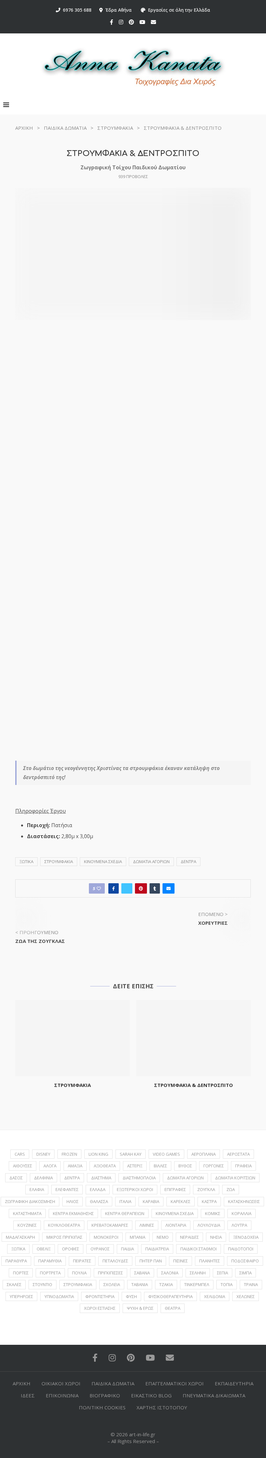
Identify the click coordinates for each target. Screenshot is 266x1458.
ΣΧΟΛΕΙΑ (111, 1284)
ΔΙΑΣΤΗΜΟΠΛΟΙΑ (139, 1178)
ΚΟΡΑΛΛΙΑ (241, 1213)
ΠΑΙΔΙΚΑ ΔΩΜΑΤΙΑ (65, 128)
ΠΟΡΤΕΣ (21, 1273)
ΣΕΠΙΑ (222, 1273)
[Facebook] (111, 22)
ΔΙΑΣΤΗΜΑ (101, 1178)
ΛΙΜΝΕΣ (146, 1225)
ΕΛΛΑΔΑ (97, 1189)
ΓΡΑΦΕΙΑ (243, 1166)
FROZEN (69, 1154)
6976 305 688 (75, 10)
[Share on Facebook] (113, 888)
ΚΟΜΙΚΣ (212, 1213)
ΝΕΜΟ (163, 1237)
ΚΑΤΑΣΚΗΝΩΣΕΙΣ (244, 1201)
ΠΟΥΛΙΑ (79, 1273)
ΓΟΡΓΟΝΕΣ (213, 1166)
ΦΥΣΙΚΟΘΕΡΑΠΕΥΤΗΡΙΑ (170, 1296)
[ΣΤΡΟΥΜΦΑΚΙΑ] (72, 1038)
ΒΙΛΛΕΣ (160, 1166)
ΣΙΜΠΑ (245, 1273)
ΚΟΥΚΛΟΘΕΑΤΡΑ (64, 1225)
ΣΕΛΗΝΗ (198, 1273)
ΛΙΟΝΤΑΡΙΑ (175, 1225)
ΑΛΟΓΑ (49, 1166)
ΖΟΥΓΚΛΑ (206, 1189)
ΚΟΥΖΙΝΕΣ (27, 1225)
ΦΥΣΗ (131, 1296)
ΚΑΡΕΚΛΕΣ (180, 1201)
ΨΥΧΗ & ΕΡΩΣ (140, 1308)
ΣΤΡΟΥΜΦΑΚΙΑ (115, 128)
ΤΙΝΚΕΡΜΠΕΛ (196, 1284)
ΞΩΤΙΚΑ (26, 861)
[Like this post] (99, 888)
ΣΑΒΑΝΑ (142, 1273)
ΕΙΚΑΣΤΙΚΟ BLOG (151, 1395)
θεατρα (172, 1308)
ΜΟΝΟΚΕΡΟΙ (106, 1237)
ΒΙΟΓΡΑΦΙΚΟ (105, 1395)
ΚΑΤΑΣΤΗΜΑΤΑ (27, 1213)
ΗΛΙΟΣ (72, 1201)
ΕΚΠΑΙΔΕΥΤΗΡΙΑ (234, 1383)
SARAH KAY (130, 1154)
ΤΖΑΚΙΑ (166, 1284)
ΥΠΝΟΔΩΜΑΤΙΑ (59, 1296)
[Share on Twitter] (126, 888)
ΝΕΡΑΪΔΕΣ (189, 1237)
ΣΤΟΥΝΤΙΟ (42, 1284)
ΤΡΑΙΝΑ (251, 1284)
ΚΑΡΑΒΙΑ (151, 1201)
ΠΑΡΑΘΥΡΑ (16, 1261)
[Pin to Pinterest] (141, 888)
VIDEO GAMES (166, 1154)
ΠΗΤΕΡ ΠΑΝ (150, 1261)
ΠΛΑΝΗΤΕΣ (209, 1261)
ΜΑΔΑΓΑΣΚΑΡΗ (20, 1237)
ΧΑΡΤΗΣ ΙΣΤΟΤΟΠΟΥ (162, 1407)
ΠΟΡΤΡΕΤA (50, 1273)
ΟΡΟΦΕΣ (70, 1249)
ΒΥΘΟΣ (185, 1166)
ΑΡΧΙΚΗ (24, 128)
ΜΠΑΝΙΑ (137, 1237)
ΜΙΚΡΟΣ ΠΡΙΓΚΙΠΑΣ (64, 1237)
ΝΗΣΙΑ (216, 1237)
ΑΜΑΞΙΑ (75, 1166)
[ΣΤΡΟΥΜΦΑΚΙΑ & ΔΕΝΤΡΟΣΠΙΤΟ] (193, 1038)
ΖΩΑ (230, 1189)
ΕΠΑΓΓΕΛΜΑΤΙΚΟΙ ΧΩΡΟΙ (174, 1383)
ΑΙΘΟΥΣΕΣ (22, 1166)
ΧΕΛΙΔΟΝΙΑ (214, 1296)
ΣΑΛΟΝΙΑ (169, 1273)
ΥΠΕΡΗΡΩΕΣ (21, 1296)
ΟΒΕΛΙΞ (44, 1249)
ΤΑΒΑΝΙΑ (139, 1284)
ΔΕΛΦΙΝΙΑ (43, 1178)
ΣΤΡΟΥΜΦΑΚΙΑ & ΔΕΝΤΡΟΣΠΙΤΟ (193, 1085)
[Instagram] (121, 22)
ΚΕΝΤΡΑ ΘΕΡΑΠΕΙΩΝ (124, 1213)
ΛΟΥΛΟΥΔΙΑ (209, 1225)
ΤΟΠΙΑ (227, 1284)
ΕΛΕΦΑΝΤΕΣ (67, 1189)
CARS (20, 1154)
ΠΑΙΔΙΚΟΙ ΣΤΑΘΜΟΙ (198, 1249)
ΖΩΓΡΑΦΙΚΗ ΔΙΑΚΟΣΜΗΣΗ (30, 1201)
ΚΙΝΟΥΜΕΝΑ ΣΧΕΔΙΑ (103, 861)
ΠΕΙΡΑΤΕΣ (82, 1261)
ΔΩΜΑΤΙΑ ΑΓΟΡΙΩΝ (151, 861)
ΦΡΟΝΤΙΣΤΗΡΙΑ (100, 1296)
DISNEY (43, 1154)
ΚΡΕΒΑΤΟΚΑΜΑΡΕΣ (109, 1225)
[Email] (153, 22)
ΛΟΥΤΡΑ (239, 1225)
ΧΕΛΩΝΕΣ (245, 1296)
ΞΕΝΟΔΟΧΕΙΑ (246, 1237)
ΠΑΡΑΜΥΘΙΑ (50, 1261)
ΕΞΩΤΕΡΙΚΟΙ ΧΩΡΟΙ (135, 1189)
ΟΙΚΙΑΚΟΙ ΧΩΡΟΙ (61, 1383)
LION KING (98, 1154)
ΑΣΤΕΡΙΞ (134, 1166)
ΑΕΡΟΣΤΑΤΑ (238, 1154)
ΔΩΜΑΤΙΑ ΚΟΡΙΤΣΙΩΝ (235, 1178)
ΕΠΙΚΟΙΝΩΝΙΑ (62, 1395)
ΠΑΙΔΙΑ (127, 1249)
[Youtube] (142, 22)
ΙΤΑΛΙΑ (125, 1201)
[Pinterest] (131, 22)
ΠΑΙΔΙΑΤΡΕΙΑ (157, 1249)
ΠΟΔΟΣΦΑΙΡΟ (245, 1261)
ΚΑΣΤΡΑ (209, 1201)
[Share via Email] (169, 888)
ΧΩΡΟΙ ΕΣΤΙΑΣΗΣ (99, 1308)
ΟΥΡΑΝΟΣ (100, 1249)
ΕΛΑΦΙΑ (37, 1189)
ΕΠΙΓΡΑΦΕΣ (175, 1189)
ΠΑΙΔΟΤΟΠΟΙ (240, 1249)
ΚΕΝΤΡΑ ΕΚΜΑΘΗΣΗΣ (73, 1213)
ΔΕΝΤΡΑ (188, 861)
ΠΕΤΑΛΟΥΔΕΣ (115, 1261)
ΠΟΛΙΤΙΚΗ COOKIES (102, 1407)
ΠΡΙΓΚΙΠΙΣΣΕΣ (110, 1273)
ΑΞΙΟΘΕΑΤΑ (105, 1166)
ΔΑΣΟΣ (16, 1178)
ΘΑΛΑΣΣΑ (99, 1201)
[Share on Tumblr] (155, 888)
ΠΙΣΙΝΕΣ (180, 1261)
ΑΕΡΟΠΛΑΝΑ (203, 1154)
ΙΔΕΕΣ (28, 1395)
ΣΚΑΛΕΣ (14, 1284)
